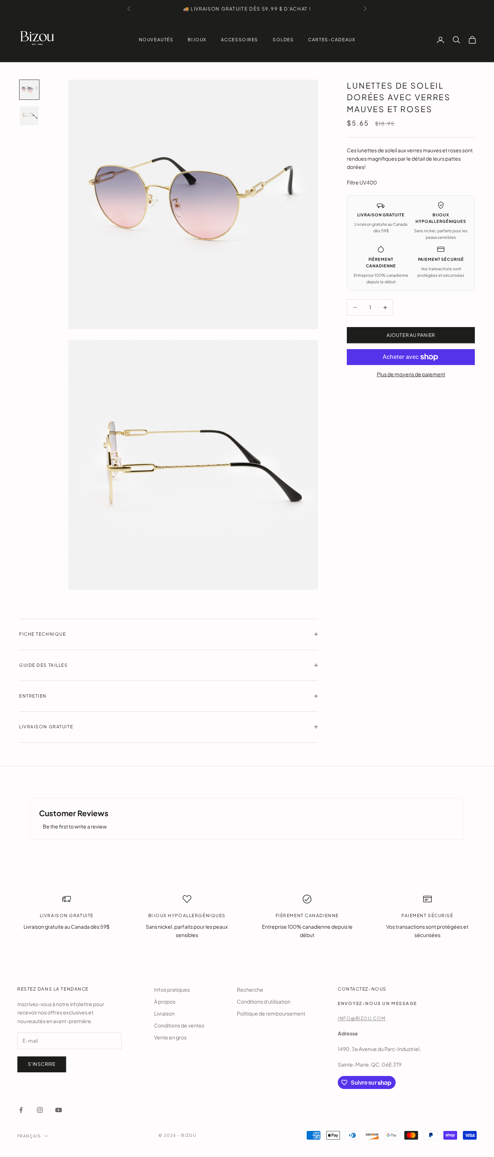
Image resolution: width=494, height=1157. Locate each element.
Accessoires (239, 39)
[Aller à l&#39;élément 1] (29, 90)
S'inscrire (42, 1064)
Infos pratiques (172, 989)
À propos (164, 1001)
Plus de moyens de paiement (411, 374)
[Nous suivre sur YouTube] (58, 1110)
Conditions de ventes (179, 1025)
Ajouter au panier (411, 335)
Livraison (164, 1013)
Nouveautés (156, 39)
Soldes (283, 39)
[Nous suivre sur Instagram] (39, 1110)
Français (29, 1135)
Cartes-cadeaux (331, 39)
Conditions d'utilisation (263, 1001)
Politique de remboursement (271, 1013)
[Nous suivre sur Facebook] (21, 1110)
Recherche (250, 989)
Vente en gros (170, 1037)
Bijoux (197, 39)
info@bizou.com (362, 1018)
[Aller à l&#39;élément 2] (29, 116)
